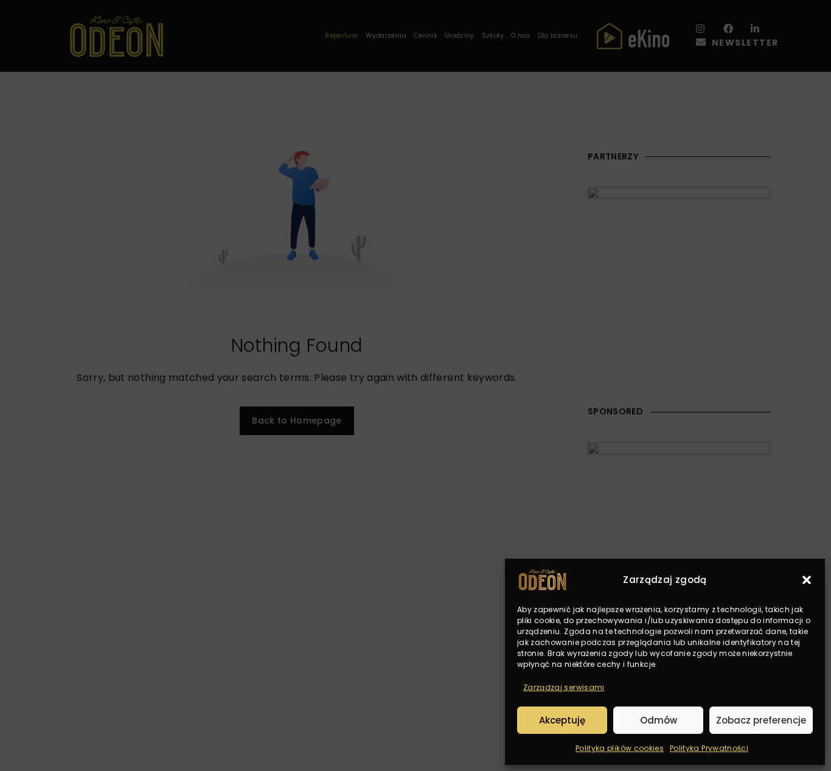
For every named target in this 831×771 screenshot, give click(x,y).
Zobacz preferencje (761, 720)
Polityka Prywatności (709, 748)
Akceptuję (562, 720)
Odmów (658, 720)
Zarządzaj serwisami (564, 687)
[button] (807, 580)
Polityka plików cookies (619, 748)
